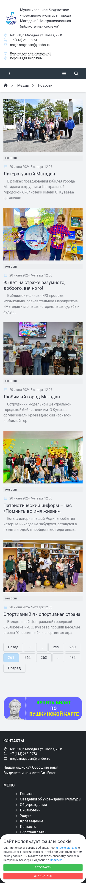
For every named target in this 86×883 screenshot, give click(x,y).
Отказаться (43, 876)
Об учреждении (33, 804)
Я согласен (43, 867)
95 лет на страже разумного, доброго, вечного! (34, 285)
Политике (56, 860)
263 (44, 657)
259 (56, 647)
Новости (11, 158)
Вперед (14, 668)
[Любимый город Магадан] (43, 348)
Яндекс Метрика (67, 847)
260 (72, 647)
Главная (26, 794)
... (42, 647)
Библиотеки (30, 810)
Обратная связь (33, 832)
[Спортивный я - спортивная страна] (43, 566)
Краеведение (31, 821)
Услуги (25, 815)
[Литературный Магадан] (43, 125)
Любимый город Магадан (31, 397)
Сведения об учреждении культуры (50, 799)
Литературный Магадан (29, 174)
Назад (13, 647)
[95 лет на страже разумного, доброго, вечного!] (43, 234)
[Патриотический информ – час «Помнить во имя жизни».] (43, 457)
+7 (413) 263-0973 (23, 40)
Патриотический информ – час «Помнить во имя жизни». (37, 508)
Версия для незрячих (26, 58)
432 (72, 657)
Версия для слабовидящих (30, 53)
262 (28, 657)
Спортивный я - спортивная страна (41, 614)
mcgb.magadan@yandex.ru (30, 45)
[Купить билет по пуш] (43, 708)
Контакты (28, 826)
